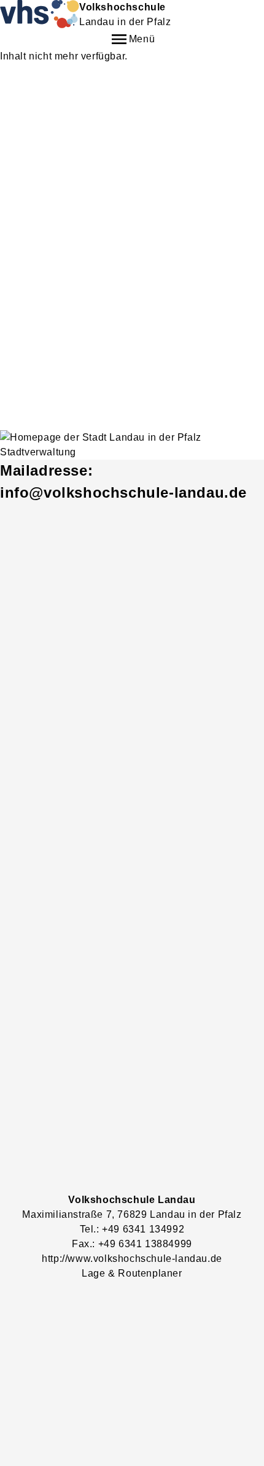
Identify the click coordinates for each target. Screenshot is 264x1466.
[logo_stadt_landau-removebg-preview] (132, 445)
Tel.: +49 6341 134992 (132, 1229)
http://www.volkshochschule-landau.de (132, 1258)
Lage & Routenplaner (132, 1273)
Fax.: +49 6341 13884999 (132, 1244)
